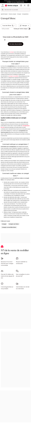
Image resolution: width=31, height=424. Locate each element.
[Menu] (3, 5)
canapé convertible (13, 76)
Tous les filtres (6, 25)
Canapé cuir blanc (14, 224)
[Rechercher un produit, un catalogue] (2, 9)
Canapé (19, 14)
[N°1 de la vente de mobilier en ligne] (11, 5)
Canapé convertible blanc (9, 227)
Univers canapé (12, 14)
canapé (12, 52)
